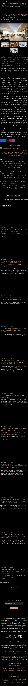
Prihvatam (14, 11)
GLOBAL (11, 641)
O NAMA (4, 651)
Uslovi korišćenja (20, 681)
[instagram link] (18, 594)
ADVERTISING (11, 651)
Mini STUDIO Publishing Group (17, 682)
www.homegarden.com (8, 674)
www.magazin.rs (18, 668)
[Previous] (1, 32)
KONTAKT (14, 653)
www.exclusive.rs (20, 670)
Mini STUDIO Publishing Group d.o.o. (12, 644)
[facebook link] (9, 594)
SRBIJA (17, 641)
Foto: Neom (4, 39)
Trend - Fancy (10, 227)
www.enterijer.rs (17, 673)
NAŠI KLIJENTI (20, 651)
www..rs (17, 663)
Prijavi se (14, 608)
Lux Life (5, 618)
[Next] (26, 32)
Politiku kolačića (21, 6)
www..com (14, 665)
